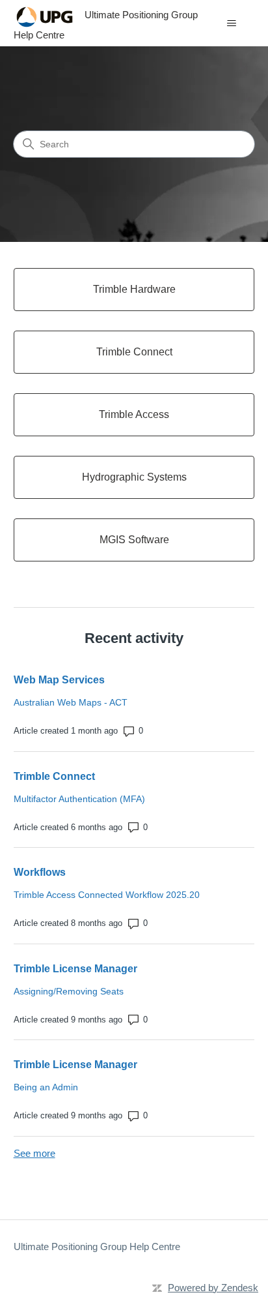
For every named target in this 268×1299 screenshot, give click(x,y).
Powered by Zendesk (213, 1287)
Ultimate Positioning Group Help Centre (97, 1246)
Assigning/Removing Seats (69, 991)
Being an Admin (46, 1087)
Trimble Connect (54, 776)
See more (34, 1153)
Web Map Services (59, 679)
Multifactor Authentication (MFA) (79, 799)
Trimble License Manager (75, 968)
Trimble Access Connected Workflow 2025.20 (107, 894)
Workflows (40, 872)
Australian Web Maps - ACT (70, 702)
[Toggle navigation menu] (231, 23)
